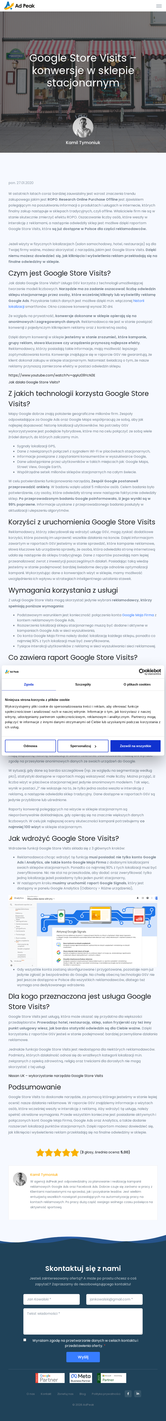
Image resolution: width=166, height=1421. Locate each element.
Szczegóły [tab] (83, 684)
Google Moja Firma (138, 615)
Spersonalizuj (80, 746)
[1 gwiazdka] (40, 1152)
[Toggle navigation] (159, 5)
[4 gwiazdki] (66, 1152)
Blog (83, 1394)
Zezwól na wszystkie (135, 746)
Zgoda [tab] (29, 684)
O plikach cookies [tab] (137, 684)
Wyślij (83, 1357)
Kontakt (46, 1394)
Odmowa (30, 746)
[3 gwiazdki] (57, 1152)
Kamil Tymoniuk (44, 1174)
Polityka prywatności (106, 1394)
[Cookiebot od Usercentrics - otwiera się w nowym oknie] (142, 671)
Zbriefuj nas (65, 1394)
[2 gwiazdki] (49, 1152)
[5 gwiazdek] (74, 1152)
